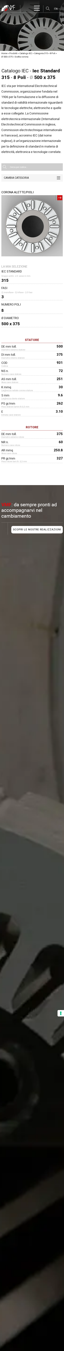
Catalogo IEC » (26, 53)
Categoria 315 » (41, 53)
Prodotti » (14, 53)
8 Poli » (53, 53)
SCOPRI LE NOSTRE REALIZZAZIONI (37, 530)
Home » (5, 53)
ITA (56, 9)
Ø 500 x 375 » (7, 56)
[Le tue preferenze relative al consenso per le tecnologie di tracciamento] (61, 1013)
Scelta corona (21, 56)
